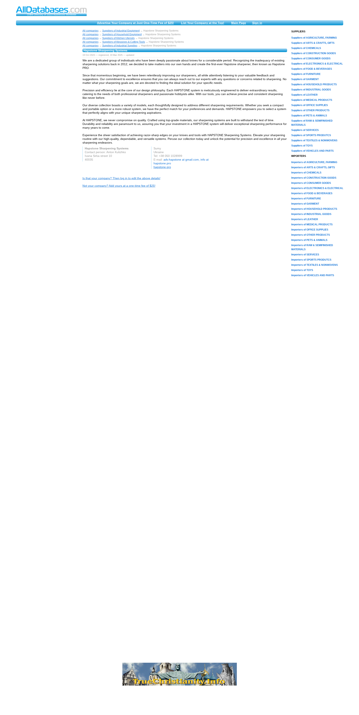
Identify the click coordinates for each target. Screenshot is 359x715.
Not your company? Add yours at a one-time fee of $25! (118, 185)
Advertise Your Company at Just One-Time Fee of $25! (135, 22)
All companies (90, 30)
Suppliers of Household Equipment (122, 34)
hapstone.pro (162, 167)
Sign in (257, 22)
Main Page (238, 22)
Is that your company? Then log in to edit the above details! (121, 178)
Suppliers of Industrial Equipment (121, 30)
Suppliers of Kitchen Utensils (118, 38)
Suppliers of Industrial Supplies (119, 45)
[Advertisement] (47, 91)
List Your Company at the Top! (202, 22)
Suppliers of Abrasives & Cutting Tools (123, 41)
